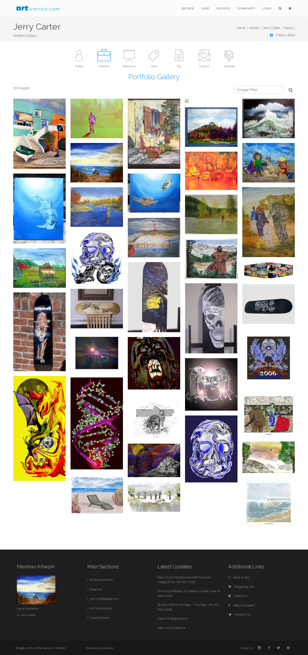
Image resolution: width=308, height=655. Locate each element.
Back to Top (241, 577)
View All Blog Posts (172, 618)
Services (223, 8)
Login (267, 8)
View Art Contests (170, 628)
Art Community (101, 608)
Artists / (255, 28)
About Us (240, 596)
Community (246, 8)
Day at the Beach (28, 608)
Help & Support (243, 605)
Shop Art (96, 589)
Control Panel (99, 618)
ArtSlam (61, 648)
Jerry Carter (28, 615)
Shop (205, 8)
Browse (188, 8)
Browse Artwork (101, 580)
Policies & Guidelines (100, 648)
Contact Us (242, 614)
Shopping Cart (244, 587)
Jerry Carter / (273, 28)
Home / (242, 28)
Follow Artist (285, 35)
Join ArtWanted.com (104, 599)
